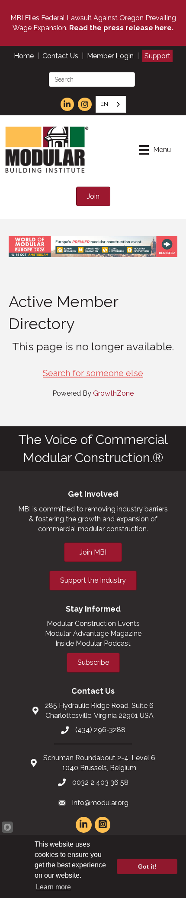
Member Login (110, 56)
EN (104, 104)
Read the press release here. (121, 28)
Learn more (53, 887)
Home (24, 56)
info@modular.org (100, 803)
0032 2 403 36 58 (100, 782)
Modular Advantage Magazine (93, 633)
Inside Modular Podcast (93, 643)
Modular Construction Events (93, 623)
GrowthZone (113, 393)
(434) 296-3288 (100, 730)
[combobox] (111, 104)
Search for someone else (93, 373)
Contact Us (60, 56)
